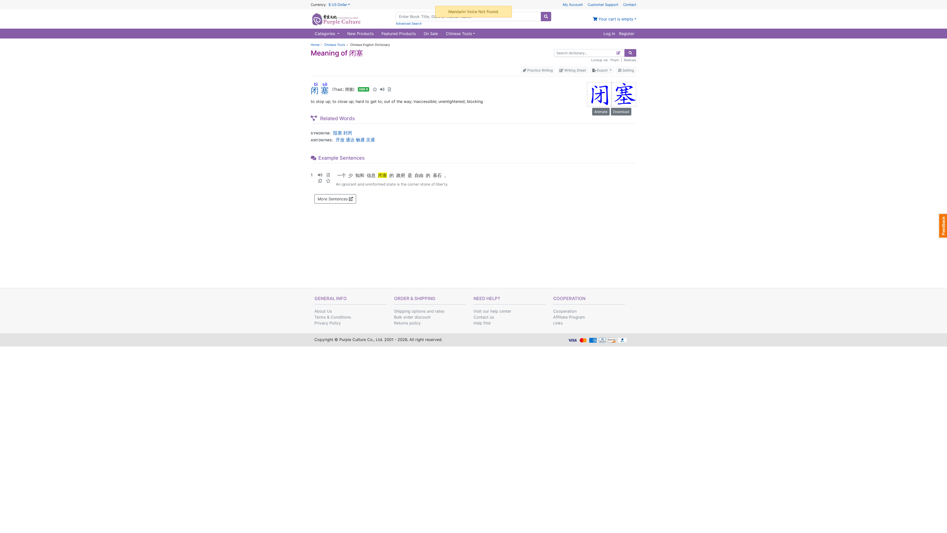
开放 (340, 139)
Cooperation (565, 311)
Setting (627, 70)
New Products (360, 33)
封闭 (347, 132)
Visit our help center (492, 311)
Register (626, 33)
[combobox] (468, 16)
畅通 (360, 139)
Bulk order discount (412, 317)
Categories (325, 33)
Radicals (630, 60)
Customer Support (603, 4)
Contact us (484, 317)
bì (316, 84)
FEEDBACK (942, 225)
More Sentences (333, 198)
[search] (546, 16)
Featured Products (399, 33)
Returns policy (407, 323)
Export (602, 70)
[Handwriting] (619, 53)
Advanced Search (409, 23)
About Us (323, 311)
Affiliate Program (569, 317)
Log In (609, 33)
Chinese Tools (334, 45)
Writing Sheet (574, 70)
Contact (629, 4)
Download (621, 112)
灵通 (370, 139)
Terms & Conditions (332, 317)
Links (558, 323)
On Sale (431, 33)
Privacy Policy (327, 323)
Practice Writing (539, 70)
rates (439, 311)
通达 (350, 139)
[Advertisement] (473, 251)
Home (315, 45)
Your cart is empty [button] (615, 19)
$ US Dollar (337, 4)
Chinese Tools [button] (459, 33)
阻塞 (337, 132)
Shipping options (410, 311)
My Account (573, 4)
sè (325, 84)
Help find (482, 323)
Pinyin (614, 60)
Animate (600, 112)
